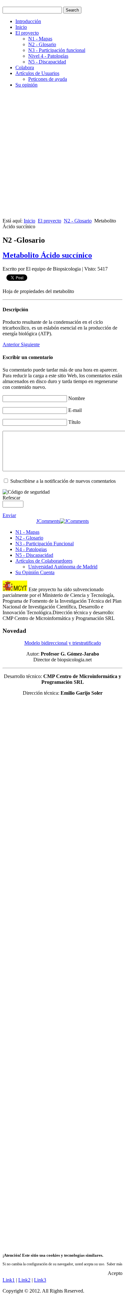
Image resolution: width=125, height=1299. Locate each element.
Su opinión (26, 85)
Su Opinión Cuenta (34, 572)
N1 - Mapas (40, 38)
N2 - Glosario (42, 44)
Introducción (28, 21)
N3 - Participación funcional (56, 50)
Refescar (11, 497)
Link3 (40, 1280)
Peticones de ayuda (47, 79)
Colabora (24, 67)
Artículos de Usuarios (37, 73)
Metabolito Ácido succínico (47, 255)
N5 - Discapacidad (47, 61)
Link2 (24, 1280)
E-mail (75, 410)
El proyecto (27, 33)
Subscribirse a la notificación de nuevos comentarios (63, 481)
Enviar (9, 515)
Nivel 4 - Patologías (48, 56)
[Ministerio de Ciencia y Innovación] (15, 589)
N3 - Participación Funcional (44, 543)
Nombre (76, 398)
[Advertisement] (62, 155)
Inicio (21, 27)
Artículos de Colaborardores (43, 561)
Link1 (9, 1280)
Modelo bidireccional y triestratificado (62, 643)
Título (74, 422)
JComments (48, 521)
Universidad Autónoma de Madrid (62, 566)
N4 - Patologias (31, 549)
